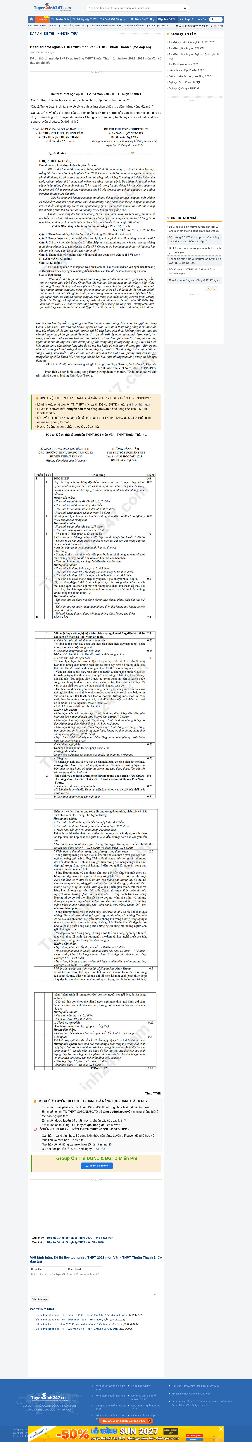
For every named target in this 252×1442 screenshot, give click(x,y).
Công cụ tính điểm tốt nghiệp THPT (143, 1397)
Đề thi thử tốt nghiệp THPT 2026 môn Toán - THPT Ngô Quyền (72, 1319)
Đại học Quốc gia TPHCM (184, 88)
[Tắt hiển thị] (149, 1421)
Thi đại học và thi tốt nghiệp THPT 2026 (192, 42)
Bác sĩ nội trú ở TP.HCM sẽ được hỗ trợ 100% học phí (192, 271)
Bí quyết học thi (161, 25)
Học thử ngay (141, 404)
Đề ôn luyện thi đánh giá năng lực (118, 25)
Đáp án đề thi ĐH (92, 25)
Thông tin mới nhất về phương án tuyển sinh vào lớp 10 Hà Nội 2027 (195, 260)
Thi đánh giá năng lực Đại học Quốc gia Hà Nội (194, 56)
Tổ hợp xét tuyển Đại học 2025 (110, 1417)
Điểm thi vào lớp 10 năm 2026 (186, 70)
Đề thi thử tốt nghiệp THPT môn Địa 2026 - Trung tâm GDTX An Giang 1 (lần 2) (82, 1314)
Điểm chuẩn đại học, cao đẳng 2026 (190, 76)
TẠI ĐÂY (99, 1148)
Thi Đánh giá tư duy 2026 (184, 64)
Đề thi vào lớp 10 (143, 25)
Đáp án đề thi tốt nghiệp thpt (69, 25)
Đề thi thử (34, 25)
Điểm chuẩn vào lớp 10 (144, 1415)
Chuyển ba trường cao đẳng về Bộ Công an (194, 280)
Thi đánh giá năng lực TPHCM (186, 48)
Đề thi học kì (47, 25)
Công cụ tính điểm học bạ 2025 (111, 1407)
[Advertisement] (97, 82)
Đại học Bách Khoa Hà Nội (184, 82)
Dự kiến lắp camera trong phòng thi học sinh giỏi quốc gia (195, 250)
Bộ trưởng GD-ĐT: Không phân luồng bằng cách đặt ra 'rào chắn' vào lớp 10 (194, 239)
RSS (220, 26)
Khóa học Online (141, 1385)
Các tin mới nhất (42, 1309)
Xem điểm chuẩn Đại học (110, 1395)
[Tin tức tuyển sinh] (52, 7)
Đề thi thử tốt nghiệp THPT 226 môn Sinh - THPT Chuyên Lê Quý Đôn (77, 1328)
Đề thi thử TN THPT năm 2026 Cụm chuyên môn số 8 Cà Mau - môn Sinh (79, 1324)
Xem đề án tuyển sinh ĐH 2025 (110, 1387)
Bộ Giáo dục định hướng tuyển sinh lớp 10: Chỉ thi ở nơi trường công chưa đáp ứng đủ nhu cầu (194, 229)
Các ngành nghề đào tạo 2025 (145, 1407)
